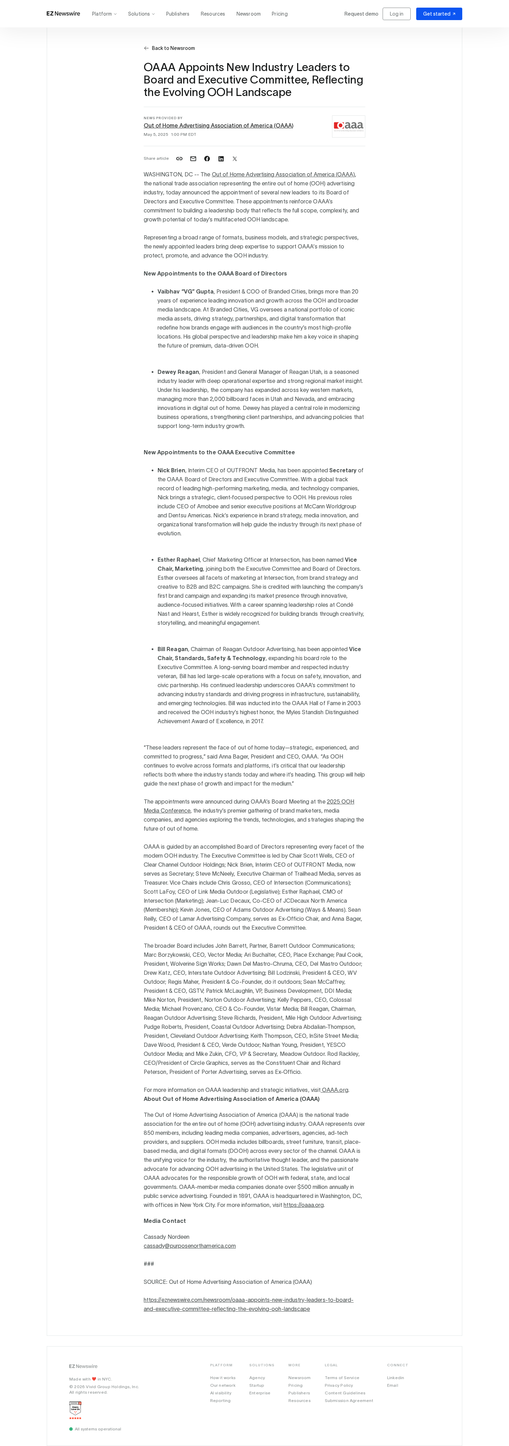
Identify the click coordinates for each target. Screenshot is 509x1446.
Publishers (178, 14)
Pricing (279, 14)
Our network (222, 1385)
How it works (223, 1377)
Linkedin (395, 1377)
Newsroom (248, 14)
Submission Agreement (349, 1400)
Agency (257, 1377)
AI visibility (221, 1393)
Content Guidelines (345, 1393)
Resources (213, 14)
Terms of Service (342, 1377)
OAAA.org (334, 1090)
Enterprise (259, 1393)
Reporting (220, 1400)
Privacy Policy (339, 1385)
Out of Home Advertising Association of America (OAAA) (218, 125)
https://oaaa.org (304, 1205)
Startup (256, 1385)
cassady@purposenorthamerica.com (190, 1246)
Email (392, 1385)
